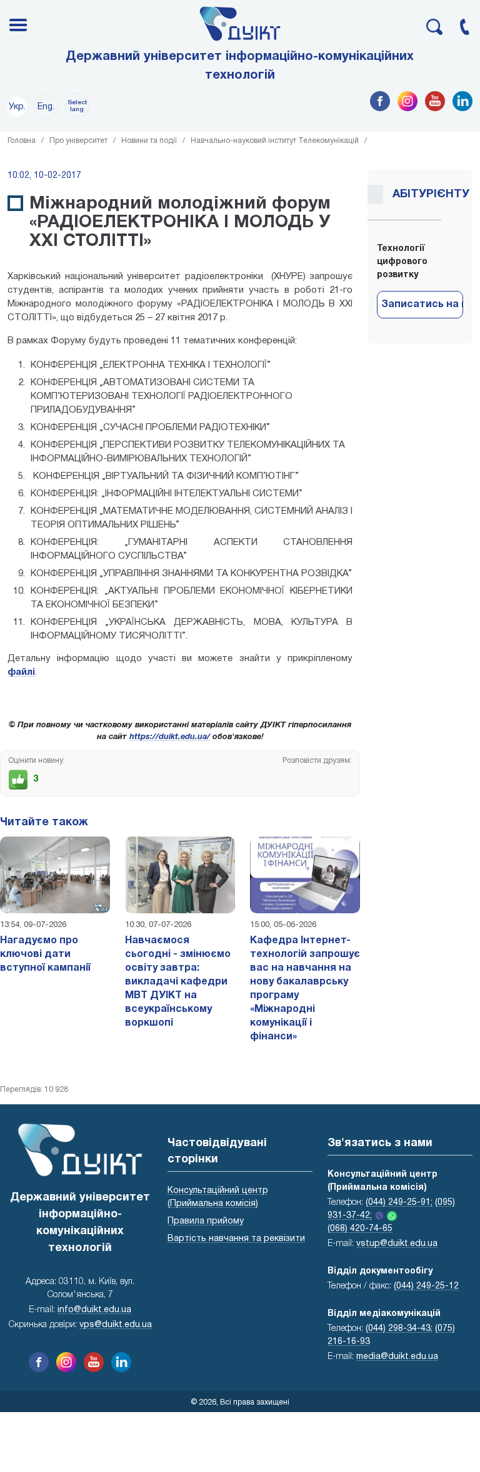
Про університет (78, 140)
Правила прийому (206, 1221)
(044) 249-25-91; (399, 1203)
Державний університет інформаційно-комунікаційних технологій (240, 66)
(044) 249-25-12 (426, 1286)
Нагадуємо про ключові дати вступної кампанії (45, 954)
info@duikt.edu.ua (94, 1310)
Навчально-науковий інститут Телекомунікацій (275, 140)
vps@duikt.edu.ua (115, 1325)
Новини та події (149, 140)
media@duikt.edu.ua (397, 1357)
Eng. (46, 107)
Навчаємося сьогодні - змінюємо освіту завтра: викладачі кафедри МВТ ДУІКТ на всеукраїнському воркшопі (178, 982)
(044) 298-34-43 (398, 1329)
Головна (22, 140)
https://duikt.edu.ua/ (169, 737)
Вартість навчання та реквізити (236, 1239)
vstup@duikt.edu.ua (397, 1244)
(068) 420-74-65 (360, 1229)
